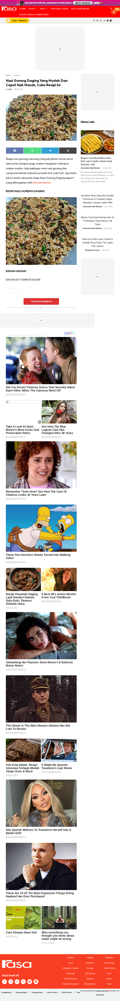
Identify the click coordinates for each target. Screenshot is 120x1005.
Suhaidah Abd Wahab (90, 168)
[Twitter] (101, 20)
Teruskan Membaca (41, 301)
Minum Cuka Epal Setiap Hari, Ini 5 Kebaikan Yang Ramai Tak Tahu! (97, 221)
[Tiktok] (104, 20)
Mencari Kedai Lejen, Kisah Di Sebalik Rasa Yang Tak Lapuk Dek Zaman (97, 242)
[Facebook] (94, 20)
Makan (17, 75)
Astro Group (100, 994)
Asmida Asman (42, 182)
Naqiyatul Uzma (92, 250)
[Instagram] (97, 20)
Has (10, 89)
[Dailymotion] (111, 20)
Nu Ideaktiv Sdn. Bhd (101, 991)
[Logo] (9, 9)
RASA (8, 75)
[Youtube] (107, 20)
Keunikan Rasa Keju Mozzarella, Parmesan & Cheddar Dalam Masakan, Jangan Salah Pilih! (97, 199)
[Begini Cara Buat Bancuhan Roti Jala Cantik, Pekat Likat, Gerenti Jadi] (97, 142)
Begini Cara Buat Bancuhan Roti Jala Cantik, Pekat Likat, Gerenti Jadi (96, 161)
